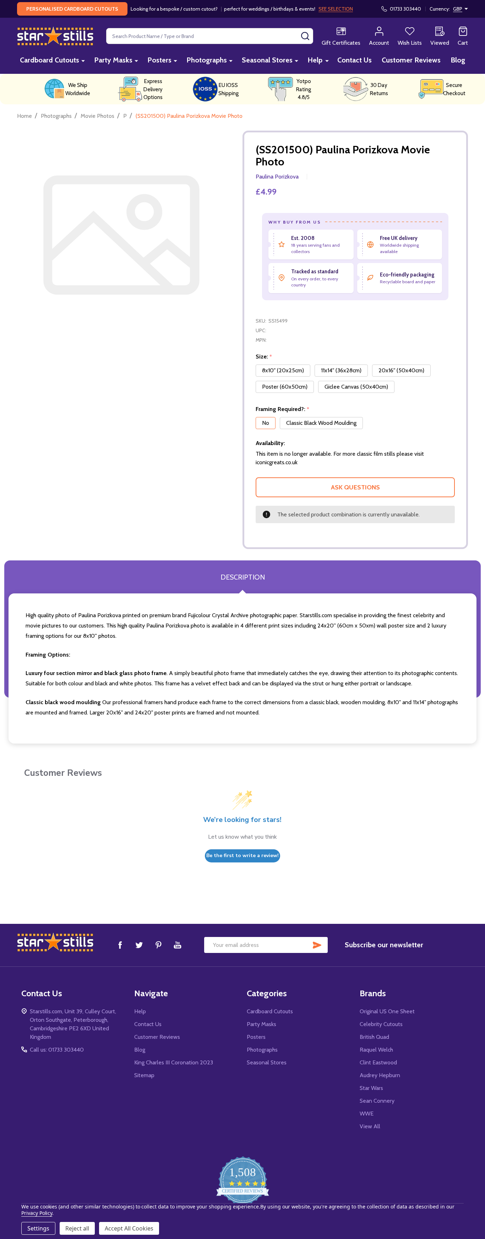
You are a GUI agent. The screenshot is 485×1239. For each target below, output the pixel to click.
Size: (264, 356)
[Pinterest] (158, 944)
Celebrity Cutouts (381, 1024)
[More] (83, 60)
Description (242, 577)
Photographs (206, 60)
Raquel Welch (376, 1049)
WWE (367, 1113)
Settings (38, 1228)
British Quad (374, 1037)
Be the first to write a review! (242, 855)
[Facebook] (120, 944)
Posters (159, 60)
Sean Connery (377, 1100)
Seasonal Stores (267, 60)
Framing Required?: (283, 409)
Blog (458, 60)
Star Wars (371, 1088)
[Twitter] (139, 944)
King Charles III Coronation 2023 (173, 1062)
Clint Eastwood (378, 1062)
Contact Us (354, 60)
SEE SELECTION (335, 9)
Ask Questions (355, 487)
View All (370, 1126)
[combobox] (209, 36)
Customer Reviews (411, 60)
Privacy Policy (36, 1213)
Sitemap (144, 1075)
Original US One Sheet (387, 1011)
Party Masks (113, 60)
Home (24, 116)
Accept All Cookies (129, 1228)
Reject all (77, 1228)
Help (314, 60)
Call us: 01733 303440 (57, 1049)
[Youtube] (177, 944)
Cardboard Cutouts (49, 60)
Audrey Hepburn (380, 1075)
